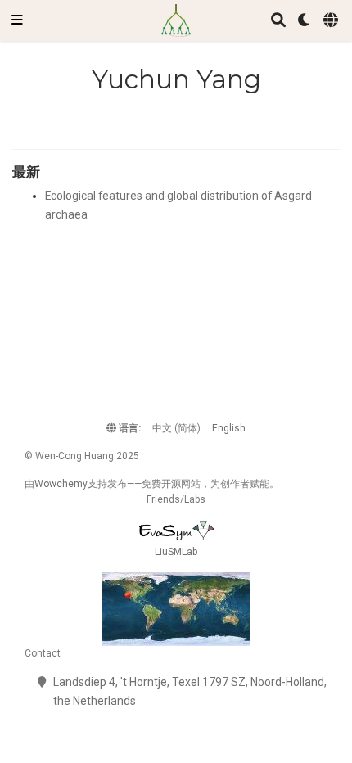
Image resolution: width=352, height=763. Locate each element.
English (229, 428)
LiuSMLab (176, 552)
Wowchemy (61, 484)
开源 (171, 484)
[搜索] (278, 20)
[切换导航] (17, 20)
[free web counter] (176, 609)
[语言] (332, 20)
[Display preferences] (304, 20)
